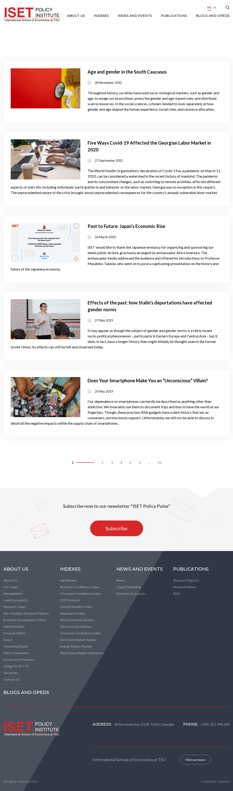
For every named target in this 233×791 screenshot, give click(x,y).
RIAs (176, 593)
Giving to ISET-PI (16, 666)
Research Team (14, 607)
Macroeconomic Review (77, 620)
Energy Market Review (76, 646)
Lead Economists (15, 600)
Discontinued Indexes (75, 626)
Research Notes (184, 587)
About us (10, 580)
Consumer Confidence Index (80, 593)
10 (159, 462)
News (120, 580)
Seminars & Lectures (131, 593)
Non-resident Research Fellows (26, 613)
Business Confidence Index (79, 587)
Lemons (224, 781)
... (149, 462)
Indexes (102, 16)
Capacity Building (128, 587)
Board (7, 640)
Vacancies (10, 673)
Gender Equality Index (76, 607)
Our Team (10, 587)
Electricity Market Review (78, 640)
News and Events (135, 16)
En (209, 7)
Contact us (11, 679)
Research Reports (186, 580)
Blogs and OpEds (213, 16)
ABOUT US (76, 16)
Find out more (195, 760)
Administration (14, 626)
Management (12, 593)
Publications (174, 16)
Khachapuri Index (72, 613)
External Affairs (14, 633)
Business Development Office (24, 620)
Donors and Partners (18, 659)
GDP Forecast (70, 600)
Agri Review (68, 580)
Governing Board (15, 646)
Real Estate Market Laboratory (82, 653)
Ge (215, 7)
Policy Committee (16, 653)
